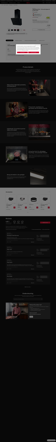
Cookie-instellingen (22, 52)
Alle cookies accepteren (33, 52)
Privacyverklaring (26, 50)
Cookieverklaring (23, 50)
